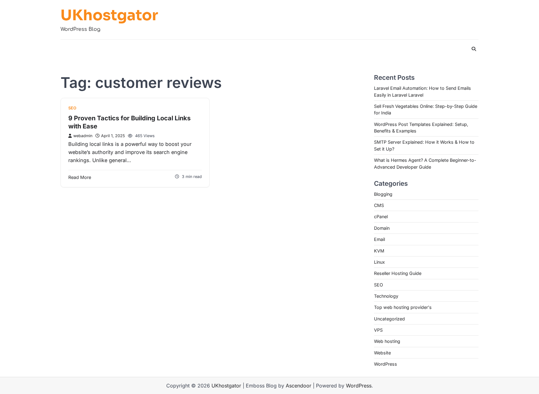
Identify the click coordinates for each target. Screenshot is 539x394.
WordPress (385, 364)
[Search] (473, 49)
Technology (386, 296)
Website (382, 352)
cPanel (381, 216)
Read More (79, 177)
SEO (72, 108)
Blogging (383, 194)
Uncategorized (389, 318)
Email (379, 239)
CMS (379, 205)
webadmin (82, 135)
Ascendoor (298, 385)
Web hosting (387, 341)
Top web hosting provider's (403, 307)
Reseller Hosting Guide (397, 273)
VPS (378, 330)
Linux (379, 262)
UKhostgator (109, 15)
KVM (379, 250)
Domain (382, 228)
